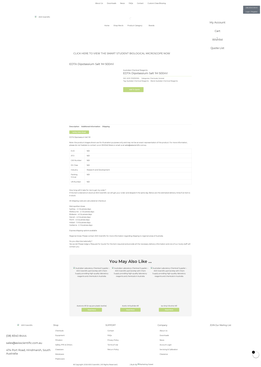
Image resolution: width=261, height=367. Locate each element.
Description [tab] (74, 127)
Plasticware (60, 359)
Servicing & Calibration (169, 349)
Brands (151, 26)
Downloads (111, 3)
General (161, 78)
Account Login (166, 345)
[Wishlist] (217, 35)
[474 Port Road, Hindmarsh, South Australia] (3, 351)
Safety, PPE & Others (63, 345)
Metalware (59, 354)
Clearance (164, 354)
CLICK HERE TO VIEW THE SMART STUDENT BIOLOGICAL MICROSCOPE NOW (121, 53)
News (122, 3)
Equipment (60, 335)
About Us (99, 3)
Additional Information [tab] (90, 127)
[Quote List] (217, 43)
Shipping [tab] (106, 127)
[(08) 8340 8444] (3, 336)
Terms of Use (112, 345)
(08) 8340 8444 (16, 335)
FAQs (131, 3)
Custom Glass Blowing (157, 3)
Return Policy (113, 349)
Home (106, 26)
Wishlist (217, 39)
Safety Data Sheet (79, 132)
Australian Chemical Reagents (135, 70)
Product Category (134, 26)
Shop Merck (118, 26)
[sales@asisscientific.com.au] (3, 343)
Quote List (217, 48)
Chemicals (154, 78)
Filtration (58, 340)
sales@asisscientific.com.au (24, 343)
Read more (92, 310)
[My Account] (217, 18)
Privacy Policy (113, 340)
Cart (217, 31)
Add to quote (134, 89)
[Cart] (217, 26)
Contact (140, 3)
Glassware (59, 349)
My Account (217, 22)
